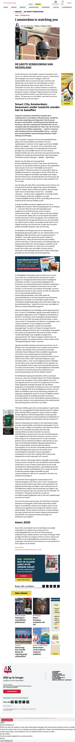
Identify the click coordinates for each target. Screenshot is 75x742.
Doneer (31, 4)
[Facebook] (43, 586)
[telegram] (27, 702)
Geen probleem (7, 720)
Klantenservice (67, 7)
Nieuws (6, 7)
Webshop (23, 7)
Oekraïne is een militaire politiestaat (20, 620)
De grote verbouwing (34, 12)
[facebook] (16, 702)
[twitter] (23, 702)
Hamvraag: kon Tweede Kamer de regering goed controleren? (21, 652)
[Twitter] (47, 586)
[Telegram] (54, 586)
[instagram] (12, 702)
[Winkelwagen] (57, 2)
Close (2, 722)
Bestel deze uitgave (24, 579)
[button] (63, 2)
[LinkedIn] (51, 586)
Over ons (56, 7)
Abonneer (38, 4)
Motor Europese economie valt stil (39, 621)
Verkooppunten (34, 7)
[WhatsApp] (58, 586)
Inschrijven (12, 691)
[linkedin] (20, 702)
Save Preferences (6, 741)
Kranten (14, 7)
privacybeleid (52, 718)
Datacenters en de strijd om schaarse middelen (39, 650)
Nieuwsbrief (46, 7)
